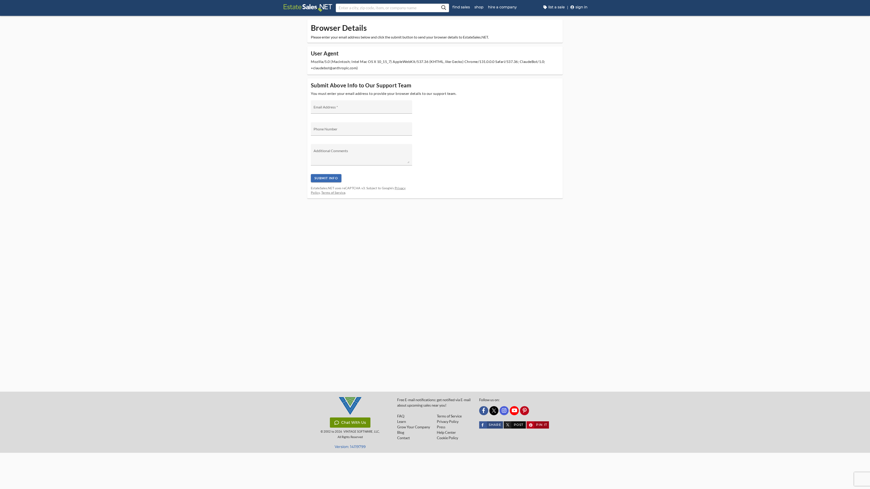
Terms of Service (333, 192)
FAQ (400, 416)
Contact (403, 438)
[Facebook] (483, 410)
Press (441, 427)
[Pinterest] (524, 410)
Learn (401, 421)
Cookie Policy (447, 438)
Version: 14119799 (350, 447)
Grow (413, 427)
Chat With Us (353, 422)
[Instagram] (504, 410)
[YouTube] (514, 410)
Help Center (446, 432)
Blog (400, 432)
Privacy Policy (448, 421)
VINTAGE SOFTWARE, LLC (361, 431)
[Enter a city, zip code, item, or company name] (443, 8)
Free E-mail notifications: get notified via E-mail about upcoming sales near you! (434, 402)
